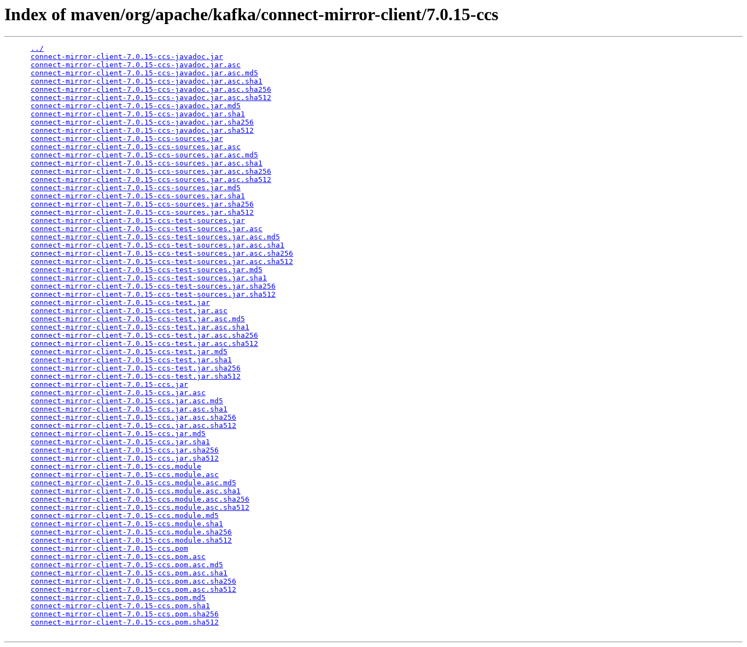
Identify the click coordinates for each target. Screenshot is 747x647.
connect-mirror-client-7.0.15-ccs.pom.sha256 (125, 614)
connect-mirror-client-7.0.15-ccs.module (116, 466)
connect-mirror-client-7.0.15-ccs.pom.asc (118, 556)
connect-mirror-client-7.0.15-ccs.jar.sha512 (125, 458)
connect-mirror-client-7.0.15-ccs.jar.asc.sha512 (133, 425)
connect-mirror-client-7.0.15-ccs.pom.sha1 (120, 606)
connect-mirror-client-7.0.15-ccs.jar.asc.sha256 (133, 417)
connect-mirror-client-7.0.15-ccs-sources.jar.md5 (136, 188)
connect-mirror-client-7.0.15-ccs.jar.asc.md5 (127, 401)
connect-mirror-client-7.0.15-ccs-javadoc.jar (127, 56)
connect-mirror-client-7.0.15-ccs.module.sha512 (131, 540)
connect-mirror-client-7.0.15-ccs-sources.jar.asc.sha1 (146, 163)
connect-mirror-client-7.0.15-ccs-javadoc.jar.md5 (136, 106)
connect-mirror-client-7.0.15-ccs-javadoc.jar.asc (136, 65)
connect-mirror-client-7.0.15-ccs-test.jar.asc (129, 311)
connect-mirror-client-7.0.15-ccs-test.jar (120, 302)
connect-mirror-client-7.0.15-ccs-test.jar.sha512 (136, 376)
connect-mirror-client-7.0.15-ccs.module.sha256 (131, 532)
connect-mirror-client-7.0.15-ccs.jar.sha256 (125, 450)
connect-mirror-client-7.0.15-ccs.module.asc (125, 474)
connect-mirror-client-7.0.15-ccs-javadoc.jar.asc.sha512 (151, 97)
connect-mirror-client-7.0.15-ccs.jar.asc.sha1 (129, 409)
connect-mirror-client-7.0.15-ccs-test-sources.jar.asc (146, 229)
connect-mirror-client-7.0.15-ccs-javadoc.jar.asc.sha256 (151, 89)
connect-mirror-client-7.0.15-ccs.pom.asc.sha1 (129, 573)
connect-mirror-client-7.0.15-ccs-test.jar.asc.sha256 (144, 335)
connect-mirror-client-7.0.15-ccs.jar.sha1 (120, 442)
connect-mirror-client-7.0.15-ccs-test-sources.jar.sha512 (153, 294)
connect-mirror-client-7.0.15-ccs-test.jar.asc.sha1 (140, 327)
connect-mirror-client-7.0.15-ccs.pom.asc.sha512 (133, 589)
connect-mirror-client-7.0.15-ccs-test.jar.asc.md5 (138, 319)
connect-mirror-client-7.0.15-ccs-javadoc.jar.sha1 (138, 114)
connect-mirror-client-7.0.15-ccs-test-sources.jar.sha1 (149, 278)
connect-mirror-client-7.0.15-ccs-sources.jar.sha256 (142, 204)
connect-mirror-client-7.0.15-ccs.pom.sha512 (125, 622)
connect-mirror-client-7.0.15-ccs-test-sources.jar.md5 (146, 270)
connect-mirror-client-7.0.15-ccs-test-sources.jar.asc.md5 (155, 237)
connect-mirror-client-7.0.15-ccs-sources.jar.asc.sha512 (151, 179)
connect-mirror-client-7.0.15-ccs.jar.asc (118, 393)
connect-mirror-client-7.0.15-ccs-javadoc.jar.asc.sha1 (146, 81)
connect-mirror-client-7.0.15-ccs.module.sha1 (127, 524)
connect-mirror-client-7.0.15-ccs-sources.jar (127, 138)
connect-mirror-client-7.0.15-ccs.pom (109, 548)
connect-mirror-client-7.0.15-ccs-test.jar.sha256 (136, 368)
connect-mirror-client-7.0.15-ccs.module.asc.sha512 (140, 507)
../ (37, 48)
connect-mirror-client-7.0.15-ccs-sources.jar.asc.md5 (144, 155)
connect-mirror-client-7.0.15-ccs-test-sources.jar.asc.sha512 (162, 261)
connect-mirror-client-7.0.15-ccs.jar (109, 384)
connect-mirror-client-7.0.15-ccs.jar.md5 (118, 434)
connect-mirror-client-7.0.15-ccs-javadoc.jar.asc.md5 (144, 73)
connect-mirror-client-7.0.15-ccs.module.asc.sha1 (136, 491)
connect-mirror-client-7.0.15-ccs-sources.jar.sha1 (138, 196)
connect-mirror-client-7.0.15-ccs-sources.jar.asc (136, 147)
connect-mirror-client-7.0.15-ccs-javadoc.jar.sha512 (142, 130)
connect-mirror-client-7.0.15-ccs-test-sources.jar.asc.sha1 (157, 245)
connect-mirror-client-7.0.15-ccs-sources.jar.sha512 (142, 212)
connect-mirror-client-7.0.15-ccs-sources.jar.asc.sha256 (151, 171)
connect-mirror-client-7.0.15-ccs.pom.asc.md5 (127, 565)
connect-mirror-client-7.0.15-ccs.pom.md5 (118, 597)
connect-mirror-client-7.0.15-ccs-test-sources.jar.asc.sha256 (162, 253)
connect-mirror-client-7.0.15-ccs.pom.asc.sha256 (133, 581)
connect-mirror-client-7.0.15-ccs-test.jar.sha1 (131, 360)
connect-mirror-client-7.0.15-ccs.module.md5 (125, 515)
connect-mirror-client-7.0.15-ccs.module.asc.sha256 (140, 499)
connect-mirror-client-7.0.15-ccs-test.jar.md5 (129, 352)
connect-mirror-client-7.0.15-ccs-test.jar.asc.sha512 (144, 343)
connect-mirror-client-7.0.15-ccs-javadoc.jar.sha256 (142, 122)
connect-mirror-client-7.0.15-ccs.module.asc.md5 (133, 483)
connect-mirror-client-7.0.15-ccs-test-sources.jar (138, 220)
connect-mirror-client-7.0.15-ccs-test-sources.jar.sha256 (153, 286)
